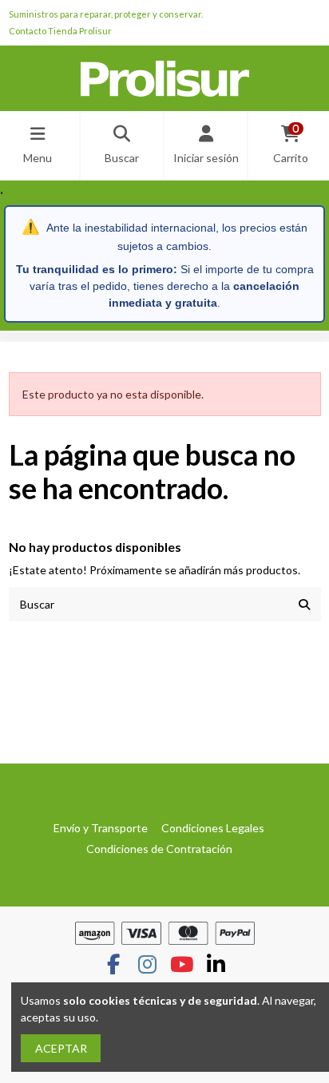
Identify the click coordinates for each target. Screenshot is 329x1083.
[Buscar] (304, 604)
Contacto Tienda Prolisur (60, 31)
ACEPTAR (61, 1048)
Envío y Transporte (101, 828)
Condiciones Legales (212, 828)
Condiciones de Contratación (159, 848)
